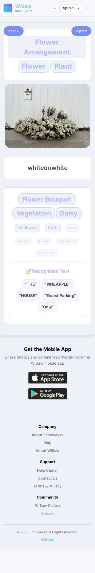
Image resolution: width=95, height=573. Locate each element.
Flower (34, 66)
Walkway (27, 227)
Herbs (44, 241)
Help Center (47, 470)
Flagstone (67, 241)
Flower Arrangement (47, 47)
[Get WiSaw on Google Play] (47, 394)
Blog (47, 443)
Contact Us (48, 478)
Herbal (23, 241)
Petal (72, 228)
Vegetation (33, 213)
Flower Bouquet (46, 199)
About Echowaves (47, 435)
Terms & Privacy (47, 486)
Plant (63, 66)
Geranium (47, 252)
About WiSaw (47, 450)
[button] (88, 8)
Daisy (68, 213)
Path (53, 227)
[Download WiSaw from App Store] (47, 377)
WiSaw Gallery (47, 505)
